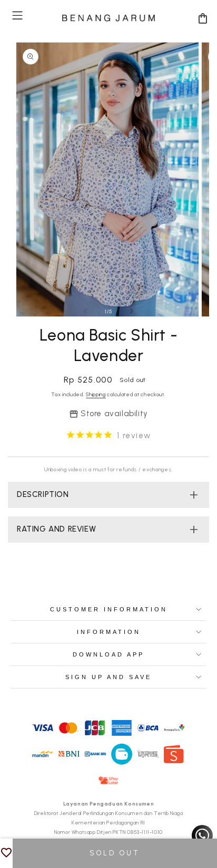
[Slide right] (131, 311)
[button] (17, 15)
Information (109, 632)
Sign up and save (108, 677)
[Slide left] (85, 311)
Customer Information (108, 609)
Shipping (96, 394)
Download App (108, 654)
